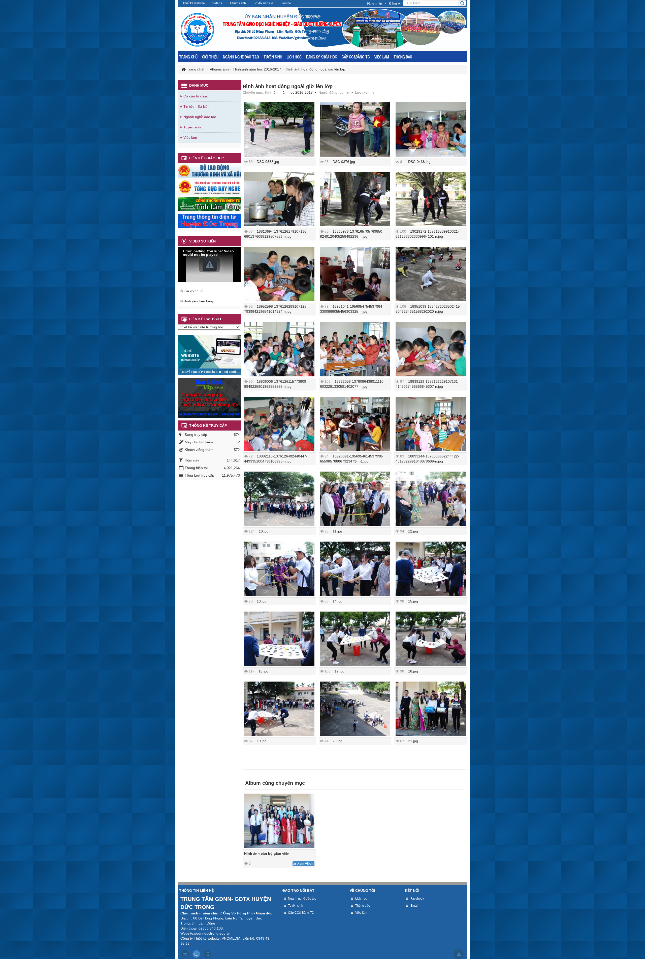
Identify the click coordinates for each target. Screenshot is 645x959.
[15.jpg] (431, 569)
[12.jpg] (431, 499)
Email (414, 905)
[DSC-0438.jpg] (431, 129)
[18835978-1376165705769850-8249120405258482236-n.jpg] (355, 199)
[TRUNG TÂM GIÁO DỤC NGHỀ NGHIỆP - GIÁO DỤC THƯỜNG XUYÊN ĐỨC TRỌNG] (197, 30)
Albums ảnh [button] (238, 3)
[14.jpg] (355, 569)
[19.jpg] (279, 709)
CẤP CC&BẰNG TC (356, 56)
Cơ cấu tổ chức (195, 96)
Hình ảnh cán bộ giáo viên (266, 853)
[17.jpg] (355, 639)
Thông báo (362, 905)
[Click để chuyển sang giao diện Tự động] (185, 954)
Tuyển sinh (192, 127)
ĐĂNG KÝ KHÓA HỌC (321, 56)
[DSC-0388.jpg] (279, 129)
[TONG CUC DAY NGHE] (209, 187)
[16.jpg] (279, 639)
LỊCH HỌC (294, 56)
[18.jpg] (431, 639)
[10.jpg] (279, 499)
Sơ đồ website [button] (263, 3)
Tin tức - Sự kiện (196, 106)
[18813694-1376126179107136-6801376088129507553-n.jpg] (279, 199)
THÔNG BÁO (403, 56)
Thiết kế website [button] (194, 3)
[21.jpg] (431, 709)
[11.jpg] (355, 499)
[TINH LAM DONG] (209, 204)
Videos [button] (217, 3)
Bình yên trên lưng (198, 301)
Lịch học (361, 898)
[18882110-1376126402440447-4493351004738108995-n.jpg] (279, 424)
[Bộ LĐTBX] (209, 170)
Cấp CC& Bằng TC (301, 912)
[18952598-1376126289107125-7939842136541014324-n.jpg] (279, 274)
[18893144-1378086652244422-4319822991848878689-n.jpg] (431, 424)
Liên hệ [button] (286, 3)
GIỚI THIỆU (210, 56)
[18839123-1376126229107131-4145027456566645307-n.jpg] (431, 349)
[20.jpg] (355, 709)
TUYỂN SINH (273, 56)
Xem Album (305, 863)
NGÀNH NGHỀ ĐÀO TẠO (241, 56)
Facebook (417, 898)
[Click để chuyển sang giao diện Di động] (207, 954)
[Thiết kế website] (209, 355)
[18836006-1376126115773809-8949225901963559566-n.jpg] (279, 349)
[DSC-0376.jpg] (355, 129)
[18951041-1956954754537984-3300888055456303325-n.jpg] (355, 274)
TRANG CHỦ (188, 56)
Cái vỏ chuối (193, 291)
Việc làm (190, 137)
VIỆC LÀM (381, 56)
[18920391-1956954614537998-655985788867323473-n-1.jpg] (355, 424)
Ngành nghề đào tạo (199, 117)
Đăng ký (395, 3)
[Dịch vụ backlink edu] (209, 397)
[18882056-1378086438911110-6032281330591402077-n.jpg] (355, 349)
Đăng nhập (374, 3)
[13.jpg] (279, 569)
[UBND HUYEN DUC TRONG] (209, 221)
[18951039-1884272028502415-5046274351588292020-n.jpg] (431, 274)
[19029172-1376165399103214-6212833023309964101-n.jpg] (431, 199)
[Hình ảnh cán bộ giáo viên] (279, 821)
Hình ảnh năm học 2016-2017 (289, 92)
